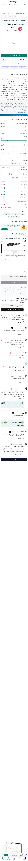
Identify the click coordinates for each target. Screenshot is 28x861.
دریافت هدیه (4, 229)
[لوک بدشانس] (26, 388)
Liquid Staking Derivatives (14, 217)
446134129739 (21, 353)
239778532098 (20, 315)
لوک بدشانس (21, 389)
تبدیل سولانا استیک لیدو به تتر (14, 63)
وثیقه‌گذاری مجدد (16, 214)
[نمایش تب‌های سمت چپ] (3, 17)
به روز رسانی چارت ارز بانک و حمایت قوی (16, 238)
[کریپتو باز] (26, 413)
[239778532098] (26, 315)
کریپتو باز (22, 413)
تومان (17, 60)
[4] (12, 364)
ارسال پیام (14, 283)
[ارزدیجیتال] (14, 1)
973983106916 (17, 403)
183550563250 (20, 432)
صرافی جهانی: (8, 5)
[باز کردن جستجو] (2, 1)
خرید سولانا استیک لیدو (13, 55)
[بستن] (2, 854)
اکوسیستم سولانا (7, 214)
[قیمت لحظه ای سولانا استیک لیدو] (4, 24)
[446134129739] (26, 353)
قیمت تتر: (20, 5)
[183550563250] (26, 431)
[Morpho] (10, 315)
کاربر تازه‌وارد (21, 328)
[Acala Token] (10, 353)
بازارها (15, 17)
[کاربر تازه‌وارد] (26, 328)
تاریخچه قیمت (9, 17)
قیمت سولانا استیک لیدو (22, 123)
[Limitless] (11, 389)
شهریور (19, 422)
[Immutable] (11, 444)
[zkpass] (9, 422)
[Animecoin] (13, 413)
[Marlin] (12, 376)
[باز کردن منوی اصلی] (25, 1)
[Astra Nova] (10, 432)
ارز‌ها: (26, 5)
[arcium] (7, 403)
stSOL (3, 60)
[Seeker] (12, 328)
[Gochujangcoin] (12, 340)
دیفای (23, 214)
